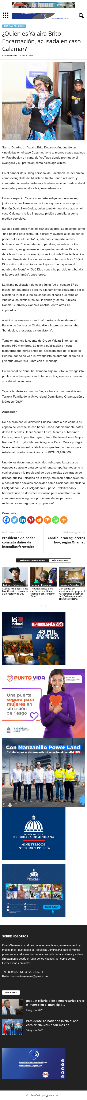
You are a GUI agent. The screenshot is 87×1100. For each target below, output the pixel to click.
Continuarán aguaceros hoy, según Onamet (66, 540)
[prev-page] (41, 606)
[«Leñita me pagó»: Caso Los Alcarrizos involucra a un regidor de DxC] (15, 577)
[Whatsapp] (55, 520)
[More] (64, 520)
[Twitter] (14, 520)
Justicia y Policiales (14, 26)
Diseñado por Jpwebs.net (44, 1095)
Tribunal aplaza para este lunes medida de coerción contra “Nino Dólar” (42, 592)
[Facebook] (6, 520)
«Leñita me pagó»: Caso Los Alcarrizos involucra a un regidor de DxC (15, 591)
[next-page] (46, 606)
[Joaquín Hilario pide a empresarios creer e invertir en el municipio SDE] (12, 1006)
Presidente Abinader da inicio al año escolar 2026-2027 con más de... (52, 1023)
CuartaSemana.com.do (16, 945)
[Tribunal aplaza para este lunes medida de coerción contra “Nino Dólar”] (43, 577)
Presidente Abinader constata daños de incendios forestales (18, 542)
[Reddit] (39, 520)
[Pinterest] (31, 520)
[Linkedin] (22, 520)
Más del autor (60, 560)
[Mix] (47, 520)
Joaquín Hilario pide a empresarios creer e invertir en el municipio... (55, 1003)
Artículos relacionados (32, 560)
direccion (12, 55)
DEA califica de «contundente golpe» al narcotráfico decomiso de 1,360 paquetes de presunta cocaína (72, 593)
